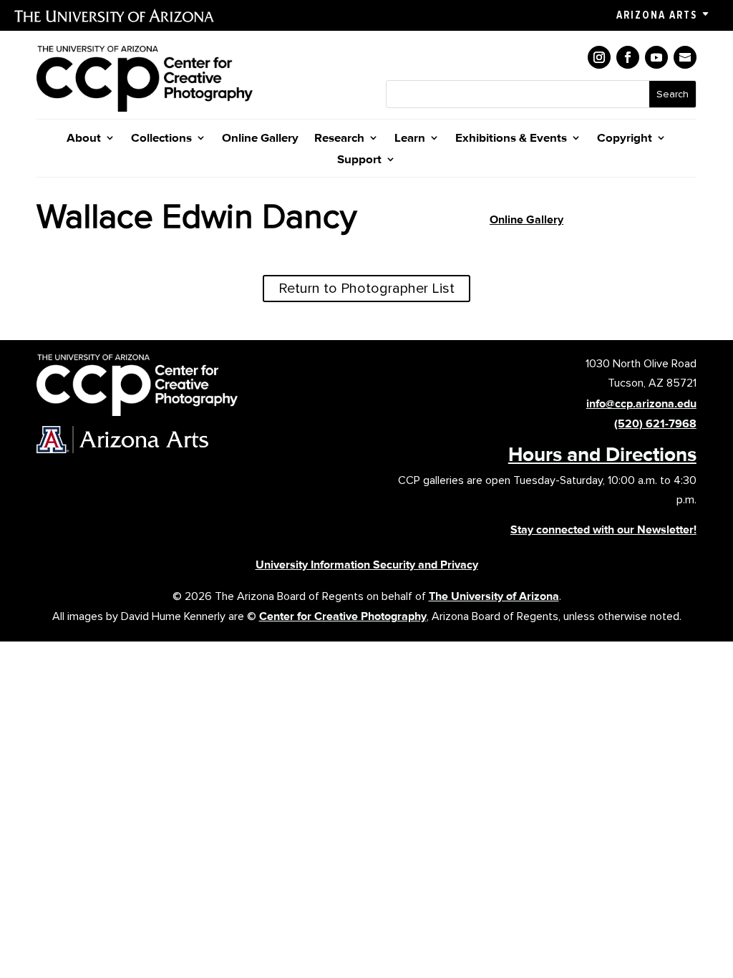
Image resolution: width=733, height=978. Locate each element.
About (84, 138)
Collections (161, 138)
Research (339, 138)
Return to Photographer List (366, 288)
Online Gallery (260, 138)
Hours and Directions (602, 453)
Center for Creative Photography (343, 616)
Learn (409, 138)
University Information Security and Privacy (367, 564)
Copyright (624, 138)
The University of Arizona (494, 596)
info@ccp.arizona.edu (641, 403)
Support (359, 160)
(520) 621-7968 (655, 423)
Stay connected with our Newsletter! (603, 529)
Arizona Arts (656, 15)
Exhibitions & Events (511, 138)
